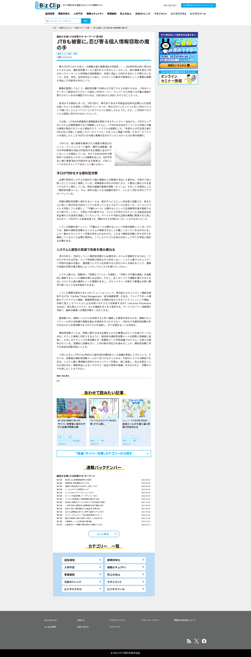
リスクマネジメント (64, 440)
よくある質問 (50, 626)
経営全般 (76, 440)
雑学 (75, 53)
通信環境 (69, 560)
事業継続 (69, 574)
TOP (54, 27)
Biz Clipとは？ (170, 5)
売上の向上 (113, 574)
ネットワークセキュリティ (131, 437)
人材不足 (69, 567)
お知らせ (81, 620)
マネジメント (114, 582)
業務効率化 (113, 560)
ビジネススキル (73, 589)
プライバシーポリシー (151, 620)
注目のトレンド (72, 582)
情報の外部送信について (185, 620)
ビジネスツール (116, 589)
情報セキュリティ (66, 27)
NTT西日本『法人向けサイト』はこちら (198, 5)
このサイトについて (117, 620)
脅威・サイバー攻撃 (82, 27)
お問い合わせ (83, 626)
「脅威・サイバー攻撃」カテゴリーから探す (104, 453)
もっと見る (103, 534)
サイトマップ (114, 626)
